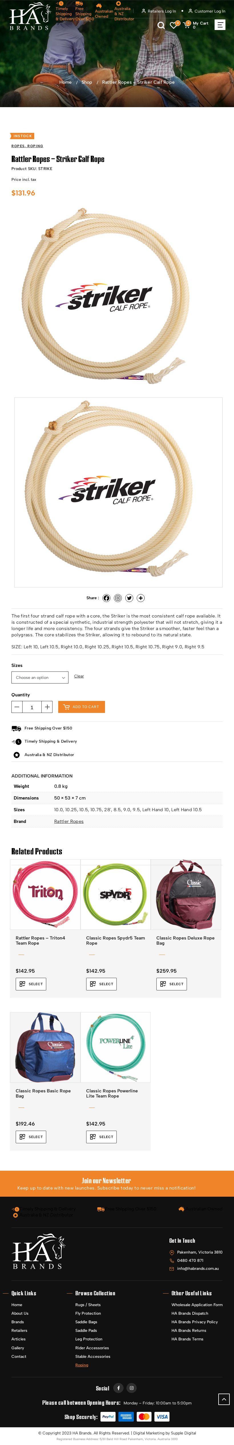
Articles (18, 1339)
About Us (20, 1313)
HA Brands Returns (189, 1330)
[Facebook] (106, 598)
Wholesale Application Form (197, 1304)
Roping (35, 146)
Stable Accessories (92, 1356)
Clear (79, 676)
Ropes (18, 146)
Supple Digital (183, 1433)
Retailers (19, 1330)
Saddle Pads (86, 1330)
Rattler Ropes (69, 821)
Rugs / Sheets (88, 1304)
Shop (87, 82)
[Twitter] (129, 598)
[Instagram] (118, 598)
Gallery (17, 1348)
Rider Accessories (92, 1348)
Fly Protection (88, 1313)
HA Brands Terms (187, 1339)
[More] (141, 598)
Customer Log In (210, 11)
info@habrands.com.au (198, 1268)
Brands (17, 1322)
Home (65, 82)
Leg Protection (88, 1339)
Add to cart (86, 707)
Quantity (20, 694)
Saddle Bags (86, 1322)
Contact (18, 1356)
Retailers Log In (162, 11)
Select (36, 984)
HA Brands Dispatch (190, 1313)
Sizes (17, 665)
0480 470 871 (190, 1260)
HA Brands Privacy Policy (195, 1322)
